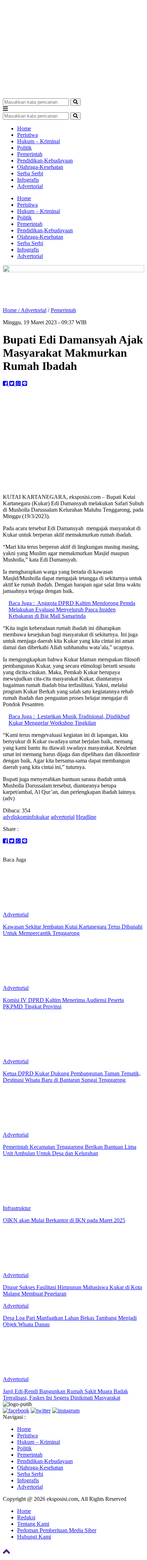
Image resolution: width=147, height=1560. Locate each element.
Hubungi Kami (34, 1537)
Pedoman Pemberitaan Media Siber (56, 1530)
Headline (86, 817)
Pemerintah (29, 154)
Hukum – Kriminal (38, 141)
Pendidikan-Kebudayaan (45, 160)
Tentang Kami (33, 1524)
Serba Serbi (30, 173)
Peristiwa (27, 135)
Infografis (28, 180)
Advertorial (30, 186)
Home (24, 128)
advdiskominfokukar (26, 817)
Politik (24, 148)
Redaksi (26, 1517)
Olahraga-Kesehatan (40, 167)
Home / (12, 310)
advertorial (63, 817)
